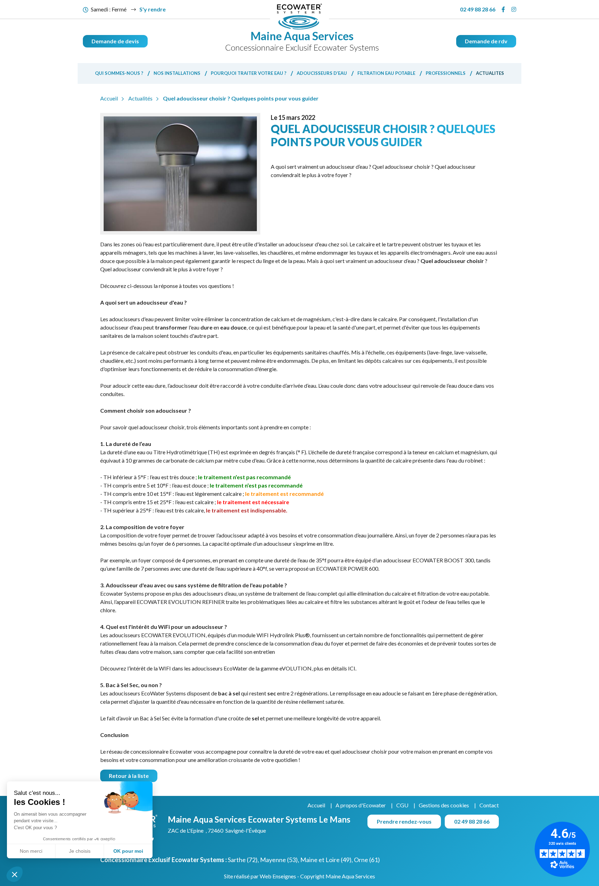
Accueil (316, 805)
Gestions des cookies (444, 805)
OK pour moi (128, 851)
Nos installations (177, 73)
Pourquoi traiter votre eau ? (248, 73)
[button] (14, 874)
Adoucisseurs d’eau (322, 73)
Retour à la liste (129, 775)
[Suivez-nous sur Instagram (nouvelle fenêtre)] (513, 9)
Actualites (490, 73)
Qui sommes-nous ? (119, 73)
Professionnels (446, 73)
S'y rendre (152, 9)
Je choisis (79, 851)
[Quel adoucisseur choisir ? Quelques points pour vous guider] (180, 174)
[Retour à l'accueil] (299, 16)
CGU (402, 805)
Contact (489, 805)
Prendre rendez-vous (404, 821)
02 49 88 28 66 (477, 9)
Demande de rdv (486, 41)
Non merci (31, 851)
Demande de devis (115, 41)
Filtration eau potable (386, 73)
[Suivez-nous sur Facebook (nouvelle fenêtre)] (503, 9)
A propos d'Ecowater (361, 805)
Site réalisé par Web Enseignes (260, 876)
